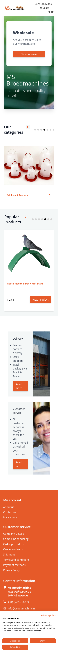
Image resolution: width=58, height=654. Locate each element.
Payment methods (14, 565)
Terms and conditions (16, 560)
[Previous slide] (28, 127)
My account (10, 517)
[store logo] (14, 8)
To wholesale (29, 54)
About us (8, 507)
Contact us (9, 512)
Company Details (13, 533)
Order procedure (13, 544)
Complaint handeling (16, 539)
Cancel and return (14, 549)
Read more (18, 386)
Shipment (9, 554)
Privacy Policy (11, 570)
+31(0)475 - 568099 (19, 602)
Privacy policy (48, 615)
